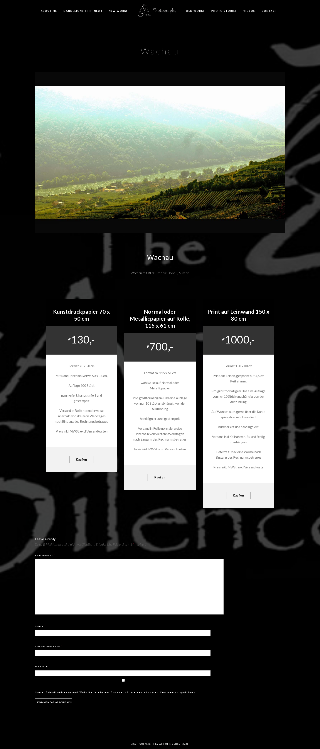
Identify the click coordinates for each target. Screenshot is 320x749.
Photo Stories (224, 10)
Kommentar (45, 555)
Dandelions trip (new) (83, 10)
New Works (118, 10)
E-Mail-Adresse (49, 646)
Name (40, 626)
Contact (269, 10)
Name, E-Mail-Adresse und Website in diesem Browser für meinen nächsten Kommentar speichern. (116, 692)
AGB (134, 744)
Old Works (195, 10)
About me (49, 10)
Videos (249, 10)
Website (41, 666)
